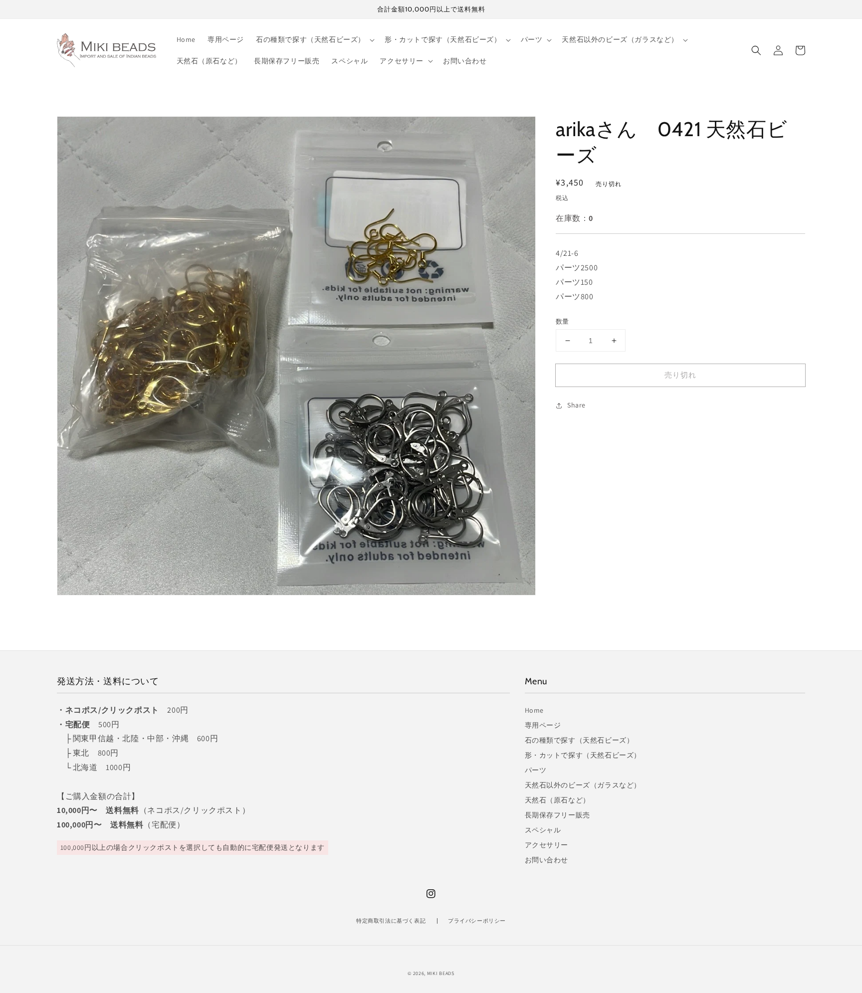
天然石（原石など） (557, 799)
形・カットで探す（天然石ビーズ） (583, 755)
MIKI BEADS (440, 973)
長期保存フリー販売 (557, 814)
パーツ (536, 770)
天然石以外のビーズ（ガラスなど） (583, 785)
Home (534, 710)
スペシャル (543, 829)
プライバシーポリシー (477, 920)
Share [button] (576, 404)
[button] (756, 50)
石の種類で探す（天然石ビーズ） (579, 740)
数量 (562, 321)
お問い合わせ (547, 859)
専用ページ (543, 725)
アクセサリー (547, 844)
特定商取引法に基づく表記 (391, 920)
